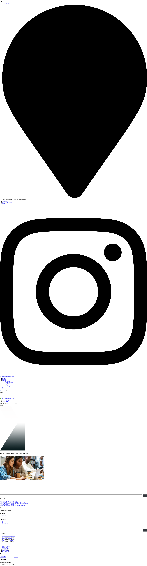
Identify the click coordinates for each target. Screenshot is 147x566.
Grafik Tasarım (5, 201)
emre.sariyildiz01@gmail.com (7, 482)
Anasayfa (4, 378)
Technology (4, 524)
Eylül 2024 (4, 515)
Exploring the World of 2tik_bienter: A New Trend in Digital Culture (12, 502)
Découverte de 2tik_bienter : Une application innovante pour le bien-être (13, 505)
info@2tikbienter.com (6, 3)
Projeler (3, 387)
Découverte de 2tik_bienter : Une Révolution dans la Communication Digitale (14, 503)
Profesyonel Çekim (8, 386)
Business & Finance (7, 492)
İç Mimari (6, 384)
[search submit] (16, 403)
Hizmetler (4, 380)
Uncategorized (5, 525)
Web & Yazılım (7, 383)
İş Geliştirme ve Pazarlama (7, 202)
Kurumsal (4, 379)
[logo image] (7, 398)
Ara (0, 493)
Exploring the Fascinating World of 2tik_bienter (8, 501)
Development (10, 556)
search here (2, 403)
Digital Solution (5, 522)
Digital (25, 492)
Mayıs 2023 (4, 516)
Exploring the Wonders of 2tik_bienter (7, 504)
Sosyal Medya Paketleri (9, 382)
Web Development (14, 492)
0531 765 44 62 (5, 401)
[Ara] (145, 530)
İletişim (3, 203)
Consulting (22, 492)
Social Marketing (5, 523)
